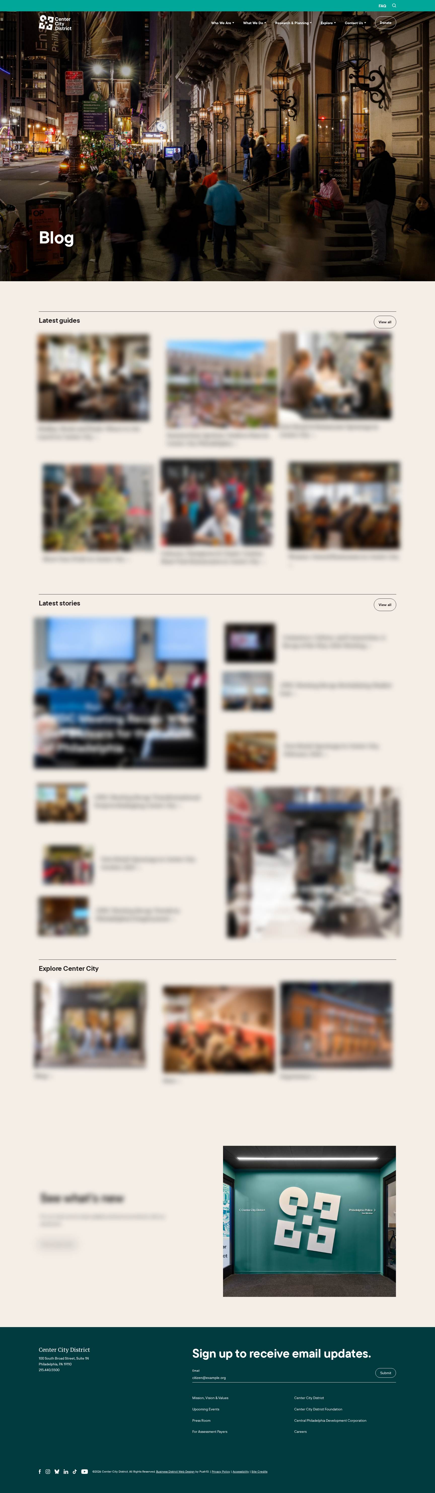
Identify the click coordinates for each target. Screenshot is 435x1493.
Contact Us (354, 23)
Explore (327, 23)
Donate (385, 22)
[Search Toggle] (394, 6)
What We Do (253, 23)
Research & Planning (292, 23)
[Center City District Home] (55, 22)
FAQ (382, 6)
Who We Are (221, 23)
